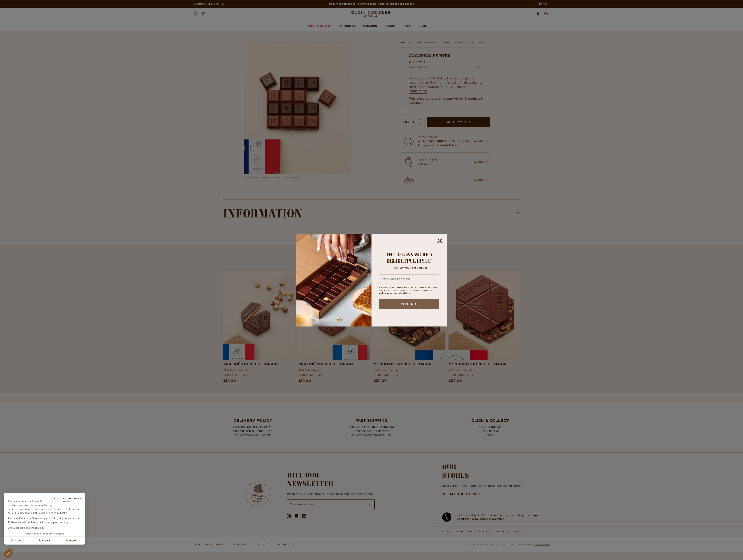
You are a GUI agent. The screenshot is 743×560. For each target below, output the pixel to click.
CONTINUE (409, 304)
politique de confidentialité (394, 293)
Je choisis (45, 540)
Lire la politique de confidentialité (26, 528)
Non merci (17, 540)
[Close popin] (439, 241)
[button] (8, 553)
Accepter (72, 540)
